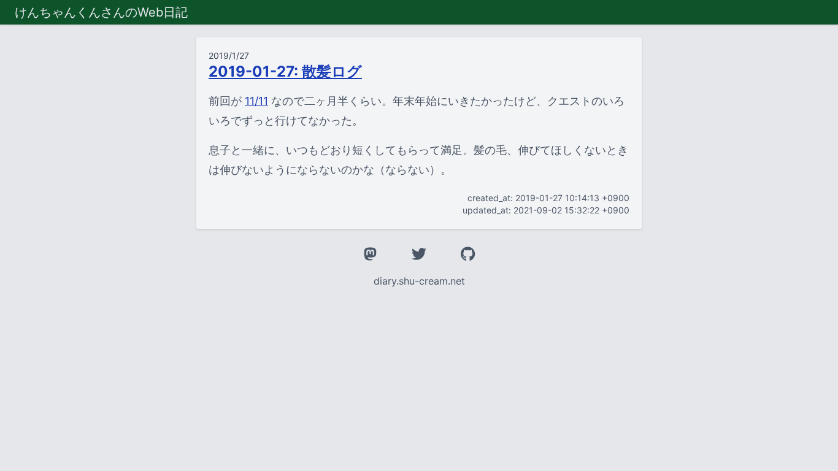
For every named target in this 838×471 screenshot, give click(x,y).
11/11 (256, 100)
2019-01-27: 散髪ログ (285, 71)
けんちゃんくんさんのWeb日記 (101, 12)
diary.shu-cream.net (419, 281)
